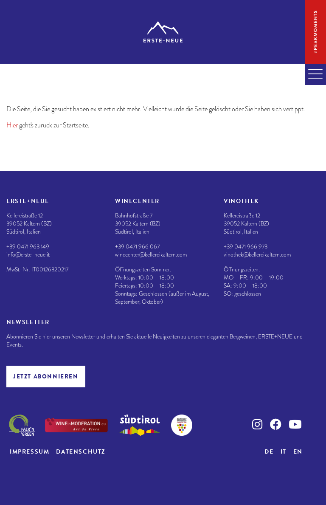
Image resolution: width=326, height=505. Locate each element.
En (298, 451)
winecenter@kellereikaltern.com (151, 255)
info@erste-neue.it (28, 255)
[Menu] (315, 74)
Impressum (29, 451)
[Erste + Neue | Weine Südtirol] (163, 31)
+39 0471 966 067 (137, 247)
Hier (12, 125)
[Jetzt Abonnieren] (45, 376)
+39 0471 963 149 (27, 247)
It (284, 451)
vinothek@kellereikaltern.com (257, 255)
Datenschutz (81, 451)
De (268, 451)
